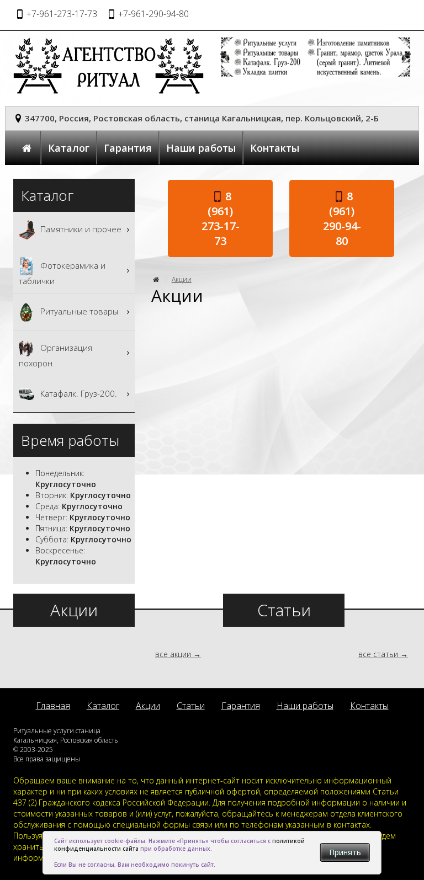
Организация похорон (55, 355)
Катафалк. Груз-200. (77, 392)
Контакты (274, 147)
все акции (173, 654)
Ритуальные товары (78, 310)
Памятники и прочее (79, 228)
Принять (345, 852)
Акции (182, 279)
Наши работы (201, 147)
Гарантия (128, 147)
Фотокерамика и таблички (62, 272)
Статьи (191, 706)
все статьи (378, 654)
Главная (53, 706)
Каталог (68, 147)
